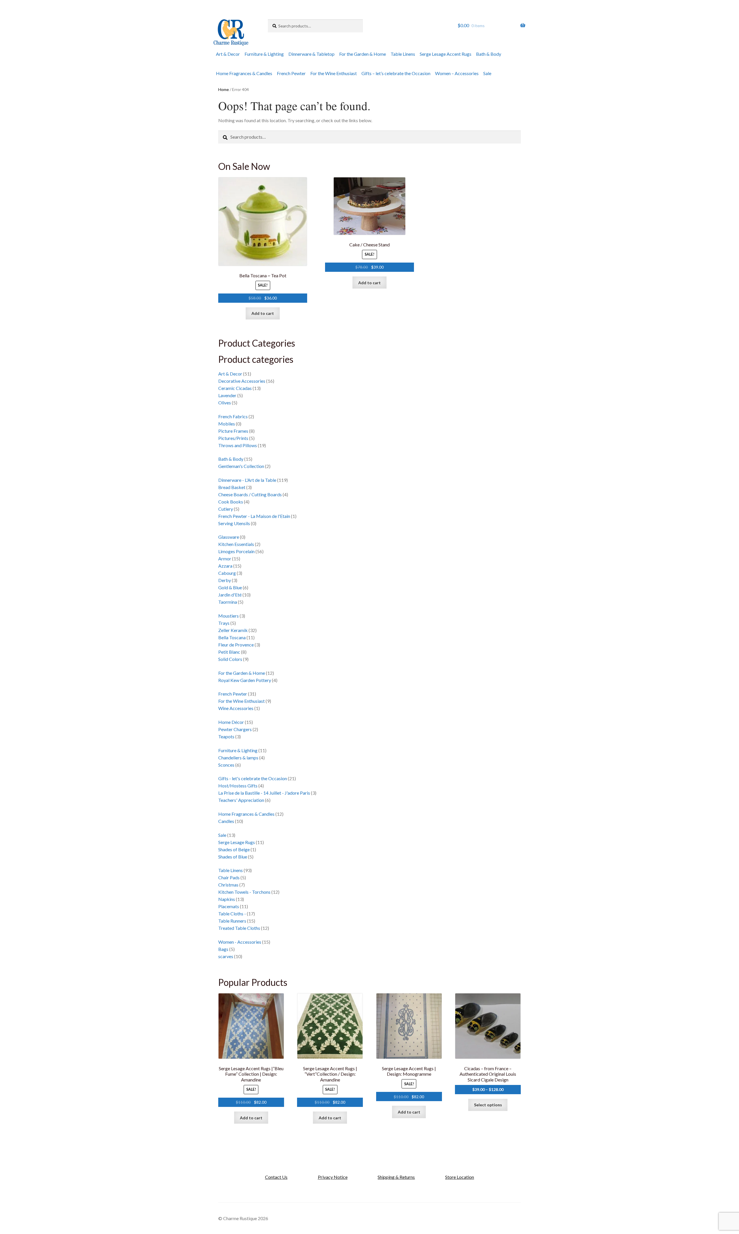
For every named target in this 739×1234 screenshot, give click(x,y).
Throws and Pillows (237, 445)
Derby (224, 580)
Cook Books (230, 501)
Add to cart (262, 313)
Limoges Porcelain (236, 551)
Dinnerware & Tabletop (311, 54)
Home (223, 89)
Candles (226, 821)
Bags (223, 949)
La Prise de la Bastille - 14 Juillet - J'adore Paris (264, 793)
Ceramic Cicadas (235, 388)
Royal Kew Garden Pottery (244, 680)
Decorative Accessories (241, 381)
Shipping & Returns (396, 1177)
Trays (223, 623)
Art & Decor (228, 54)
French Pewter (291, 73)
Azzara (225, 565)
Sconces (226, 764)
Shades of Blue (232, 856)
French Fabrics (233, 416)
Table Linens (403, 54)
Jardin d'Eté (230, 594)
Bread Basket (231, 487)
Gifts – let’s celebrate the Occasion (395, 73)
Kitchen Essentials (236, 544)
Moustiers (228, 615)
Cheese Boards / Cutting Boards (250, 494)
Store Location (459, 1177)
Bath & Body (488, 54)
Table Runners (232, 920)
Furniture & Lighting (264, 54)
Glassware (228, 537)
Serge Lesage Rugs (236, 842)
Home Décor (231, 722)
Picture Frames (233, 431)
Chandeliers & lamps (238, 757)
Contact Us (276, 1177)
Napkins (226, 899)
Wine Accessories (235, 708)
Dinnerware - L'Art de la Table (247, 480)
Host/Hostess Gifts (237, 785)
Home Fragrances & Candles (244, 73)
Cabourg (227, 573)
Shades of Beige (234, 849)
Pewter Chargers (235, 729)
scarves (225, 956)
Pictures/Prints (233, 438)
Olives (224, 402)
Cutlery (225, 509)
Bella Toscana (232, 637)
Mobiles (226, 423)
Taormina (227, 602)
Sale (487, 73)
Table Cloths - (232, 913)
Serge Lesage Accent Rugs (445, 54)
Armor (224, 558)
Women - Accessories (239, 942)
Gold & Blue (230, 587)
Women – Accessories (457, 73)
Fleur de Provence (236, 644)
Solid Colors (230, 659)
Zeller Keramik (233, 630)
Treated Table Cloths (239, 928)
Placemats (228, 906)
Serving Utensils (234, 523)
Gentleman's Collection (241, 466)
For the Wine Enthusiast (333, 73)
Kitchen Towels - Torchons (244, 892)
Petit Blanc (229, 652)
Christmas (228, 884)
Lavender (227, 395)
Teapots (226, 736)
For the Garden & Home (362, 54)
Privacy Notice (333, 1177)
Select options (488, 1104)
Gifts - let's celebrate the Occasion (252, 778)
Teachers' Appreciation (241, 800)
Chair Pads (229, 877)
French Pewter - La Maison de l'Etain (254, 516)
